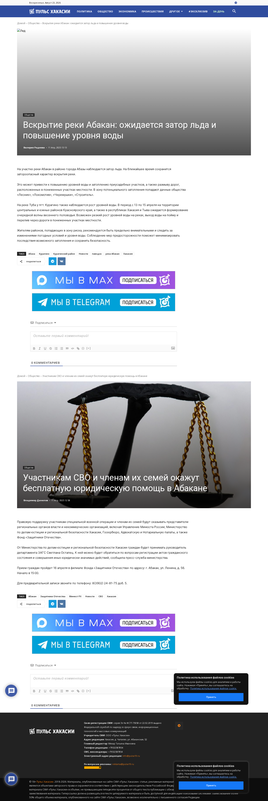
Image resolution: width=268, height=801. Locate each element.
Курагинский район (64, 253)
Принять (211, 785)
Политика (84, 11)
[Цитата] (67, 348)
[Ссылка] (78, 348)
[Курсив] (39, 348)
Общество (105, 11)
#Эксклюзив (198, 11)
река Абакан (112, 253)
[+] (89, 348)
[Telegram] (236, 3)
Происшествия (153, 11)
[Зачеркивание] (50, 348)
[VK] (62, 261)
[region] (217, 777)
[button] (234, 12)
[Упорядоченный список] (56, 348)
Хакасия (128, 253)
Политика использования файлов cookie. (213, 776)
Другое (174, 11)
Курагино (44, 253)
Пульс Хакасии (44, 781)
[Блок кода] (72, 348)
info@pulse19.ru (131, 755)
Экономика (127, 11)
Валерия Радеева (34, 147)
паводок (97, 253)
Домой (21, 23)
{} (83, 348)
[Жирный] (34, 348)
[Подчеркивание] (45, 348)
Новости (83, 253)
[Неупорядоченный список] (61, 348)
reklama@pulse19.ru (123, 764)
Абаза (31, 253)
